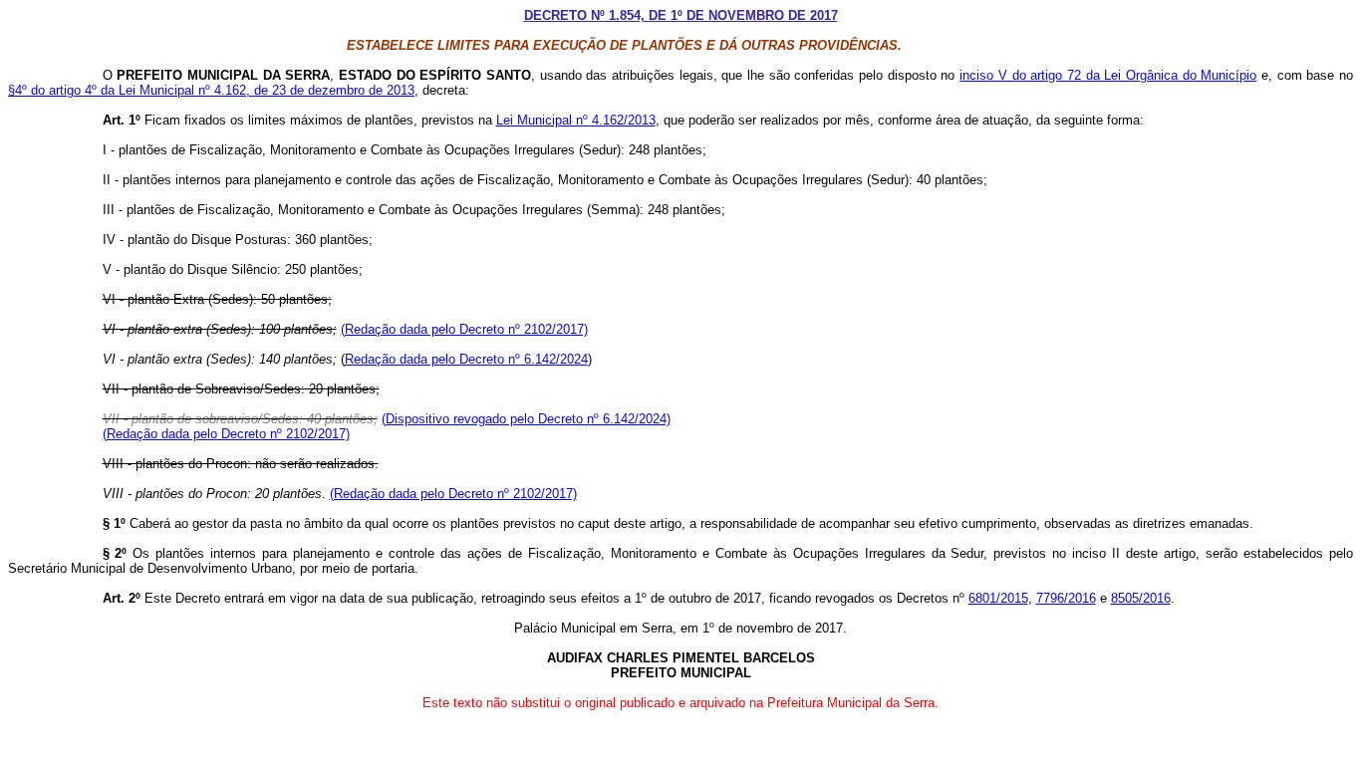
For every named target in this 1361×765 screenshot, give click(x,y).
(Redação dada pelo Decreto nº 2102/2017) (464, 329)
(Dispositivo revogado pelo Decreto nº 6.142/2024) (526, 418)
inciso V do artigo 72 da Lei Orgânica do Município (1107, 75)
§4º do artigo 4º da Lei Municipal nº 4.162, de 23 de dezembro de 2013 (211, 90)
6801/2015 (998, 598)
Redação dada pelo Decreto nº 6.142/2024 (466, 359)
